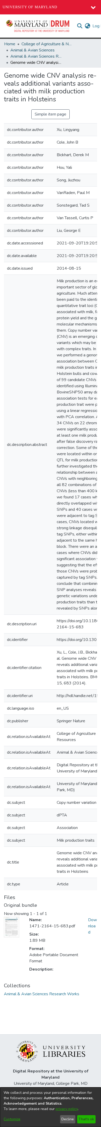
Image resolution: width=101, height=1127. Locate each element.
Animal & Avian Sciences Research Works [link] (36, 56)
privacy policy (67, 1108)
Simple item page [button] (50, 114)
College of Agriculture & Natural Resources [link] (47, 44)
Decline (67, 1119)
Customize (12, 1119)
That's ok (86, 1119)
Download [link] (92, 926)
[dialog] (50, 1107)
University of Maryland (30, 7)
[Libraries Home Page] (50, 1051)
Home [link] (9, 44)
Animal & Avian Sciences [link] (32, 50)
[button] (38, 26)
